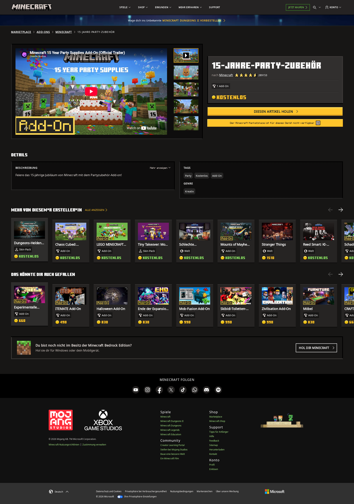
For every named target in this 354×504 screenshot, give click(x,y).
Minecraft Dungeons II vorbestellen (191, 20)
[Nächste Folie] (341, 210)
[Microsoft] (274, 491)
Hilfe (211, 436)
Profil (212, 464)
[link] (135, 389)
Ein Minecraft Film (169, 458)
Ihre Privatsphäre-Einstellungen (140, 496)
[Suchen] (317, 7)
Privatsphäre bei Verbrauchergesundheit (146, 491)
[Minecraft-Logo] (31, 7)
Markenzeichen (204, 491)
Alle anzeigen (94, 210)
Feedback (214, 440)
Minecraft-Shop (217, 421)
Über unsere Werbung (227, 491)
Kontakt (213, 454)
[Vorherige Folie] (330, 210)
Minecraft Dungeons (170, 425)
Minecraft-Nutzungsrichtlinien (64, 444)
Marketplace (21, 32)
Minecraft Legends (170, 430)
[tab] (186, 55)
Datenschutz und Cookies (109, 491)
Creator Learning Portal (172, 445)
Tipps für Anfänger (218, 431)
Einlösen (213, 469)
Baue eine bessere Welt (172, 454)
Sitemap (213, 445)
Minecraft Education (170, 434)
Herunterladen (216, 449)
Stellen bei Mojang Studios (174, 449)
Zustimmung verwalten (94, 444)
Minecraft (63, 32)
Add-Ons (43, 32)
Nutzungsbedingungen (181, 491)
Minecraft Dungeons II (171, 421)
